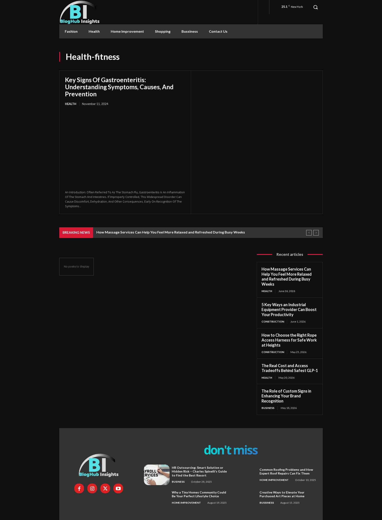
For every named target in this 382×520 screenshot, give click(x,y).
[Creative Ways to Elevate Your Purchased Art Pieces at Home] (244, 497)
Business (268, 408)
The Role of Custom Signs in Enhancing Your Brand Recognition (286, 396)
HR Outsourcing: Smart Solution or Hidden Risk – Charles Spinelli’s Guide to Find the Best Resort (199, 471)
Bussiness (267, 502)
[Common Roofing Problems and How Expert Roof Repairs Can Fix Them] (244, 475)
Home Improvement (274, 480)
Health (70, 104)
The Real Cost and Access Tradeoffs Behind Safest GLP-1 (290, 368)
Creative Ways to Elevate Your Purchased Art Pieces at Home (282, 494)
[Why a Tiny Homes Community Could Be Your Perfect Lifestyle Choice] (157, 497)
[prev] (309, 232)
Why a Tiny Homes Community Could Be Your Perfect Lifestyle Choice (199, 494)
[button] (315, 7)
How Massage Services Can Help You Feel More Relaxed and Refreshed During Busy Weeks (170, 232)
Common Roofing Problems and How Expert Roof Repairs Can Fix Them (286, 471)
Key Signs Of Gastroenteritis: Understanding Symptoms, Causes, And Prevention (119, 87)
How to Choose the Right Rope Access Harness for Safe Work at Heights (289, 340)
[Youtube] (118, 488)
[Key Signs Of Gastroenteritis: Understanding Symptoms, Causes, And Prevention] (125, 148)
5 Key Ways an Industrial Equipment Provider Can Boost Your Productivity (289, 309)
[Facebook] (79, 488)
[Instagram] (92, 488)
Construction (273, 321)
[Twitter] (105, 488)
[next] (316, 232)
